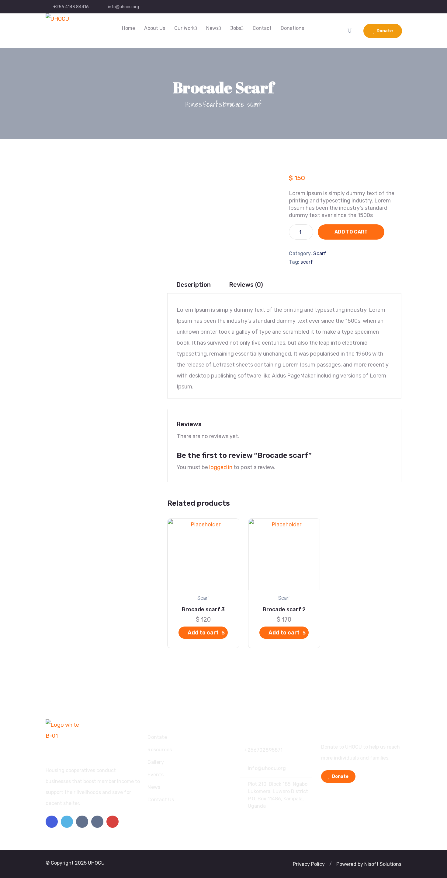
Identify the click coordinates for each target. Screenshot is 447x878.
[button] (309, 864)
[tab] (193, 284)
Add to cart (351, 232)
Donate (384, 30)
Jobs (235, 28)
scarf (306, 262)
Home (128, 28)
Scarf (210, 104)
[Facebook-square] (52, 822)
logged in (220, 467)
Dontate (157, 737)
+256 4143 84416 (71, 6)
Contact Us (160, 799)
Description (193, 284)
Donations (292, 28)
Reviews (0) (246, 284)
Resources (159, 750)
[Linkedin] (97, 822)
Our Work (184, 28)
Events (155, 775)
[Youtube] (112, 822)
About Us (154, 28)
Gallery (155, 762)
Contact (262, 28)
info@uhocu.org (123, 6)
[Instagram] (82, 822)
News (212, 28)
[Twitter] (67, 822)
